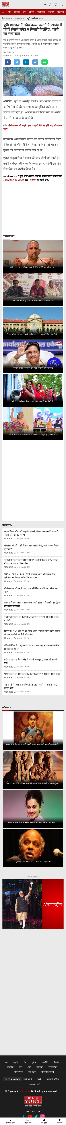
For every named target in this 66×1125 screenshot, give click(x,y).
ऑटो (29, 1067)
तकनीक (60, 12)
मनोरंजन (40, 1067)
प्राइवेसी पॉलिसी (53, 1079)
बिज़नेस (51, 12)
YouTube (20, 180)
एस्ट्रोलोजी (53, 1067)
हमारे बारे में (27, 1079)
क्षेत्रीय (16, 12)
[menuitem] (9, 12)
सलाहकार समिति (47, 1071)
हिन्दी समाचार (7, 18)
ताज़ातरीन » (7, 525)
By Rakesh (8, 52)
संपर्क (39, 1079)
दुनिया (31, 12)
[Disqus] (33, 480)
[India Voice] (5, 6)
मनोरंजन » (6, 707)
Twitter (32, 180)
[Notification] (49, 5)
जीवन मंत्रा (18, 1071)
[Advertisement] (33, 972)
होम (9, 12)
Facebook (8, 180)
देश (24, 12)
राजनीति (40, 12)
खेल (20, 1067)
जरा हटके (32, 1071)
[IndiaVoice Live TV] (55, 5)
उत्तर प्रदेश (19, 18)
